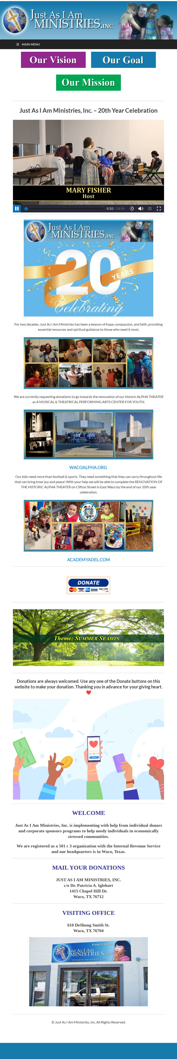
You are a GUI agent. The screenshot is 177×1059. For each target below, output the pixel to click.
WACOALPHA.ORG (88, 467)
